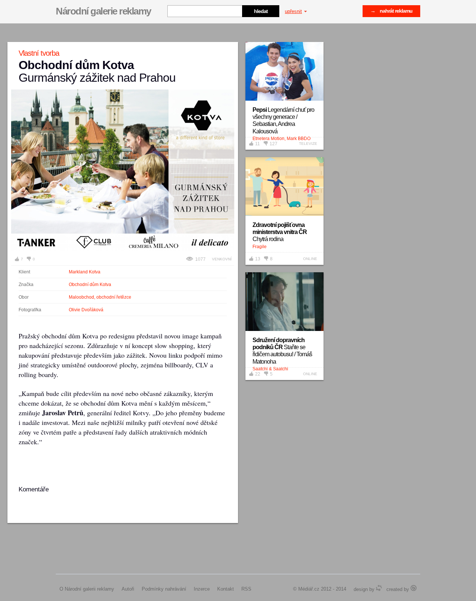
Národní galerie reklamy (103, 11)
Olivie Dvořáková (86, 309)
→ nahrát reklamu (391, 11)
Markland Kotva (84, 271)
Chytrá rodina (280, 232)
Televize (308, 144)
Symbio (379, 588)
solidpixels (413, 588)
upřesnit (293, 11)
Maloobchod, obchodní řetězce (100, 297)
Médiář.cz (308, 589)
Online (310, 259)
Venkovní (222, 259)
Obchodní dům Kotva (90, 284)
